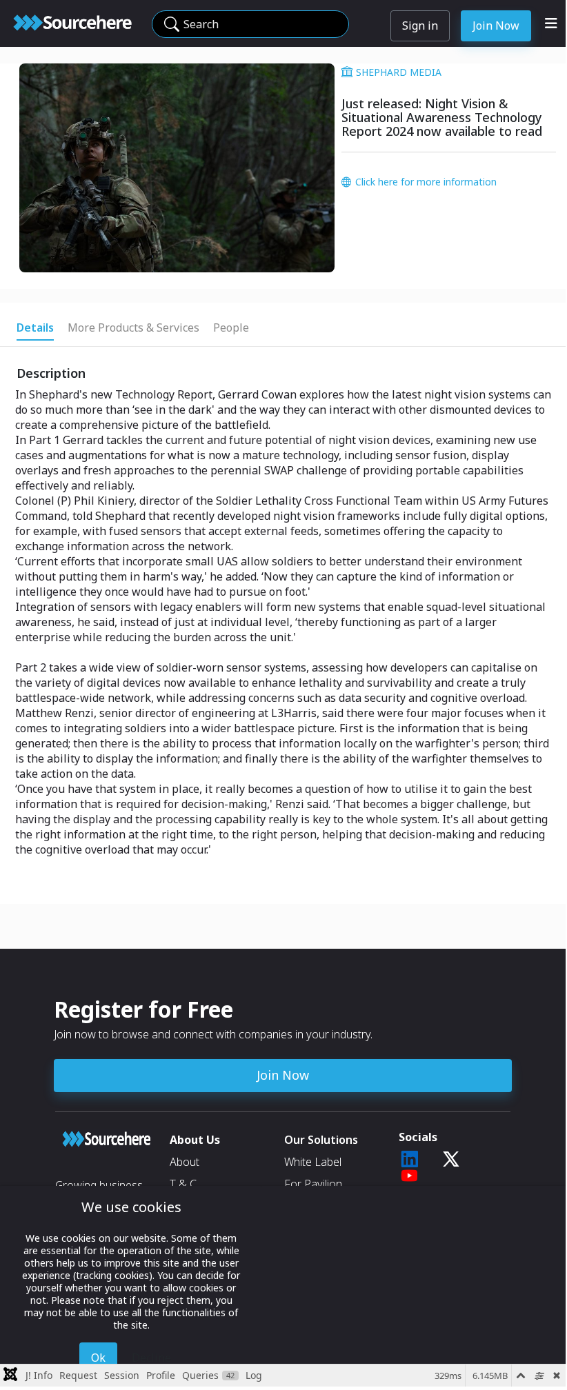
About (184, 1161)
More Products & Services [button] (133, 327)
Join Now (495, 25)
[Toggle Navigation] (551, 23)
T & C (183, 1183)
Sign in (420, 25)
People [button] (231, 327)
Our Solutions (321, 1139)
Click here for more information (426, 181)
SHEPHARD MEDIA (398, 72)
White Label (312, 1161)
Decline (151, 1357)
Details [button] (35, 327)
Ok (98, 1357)
